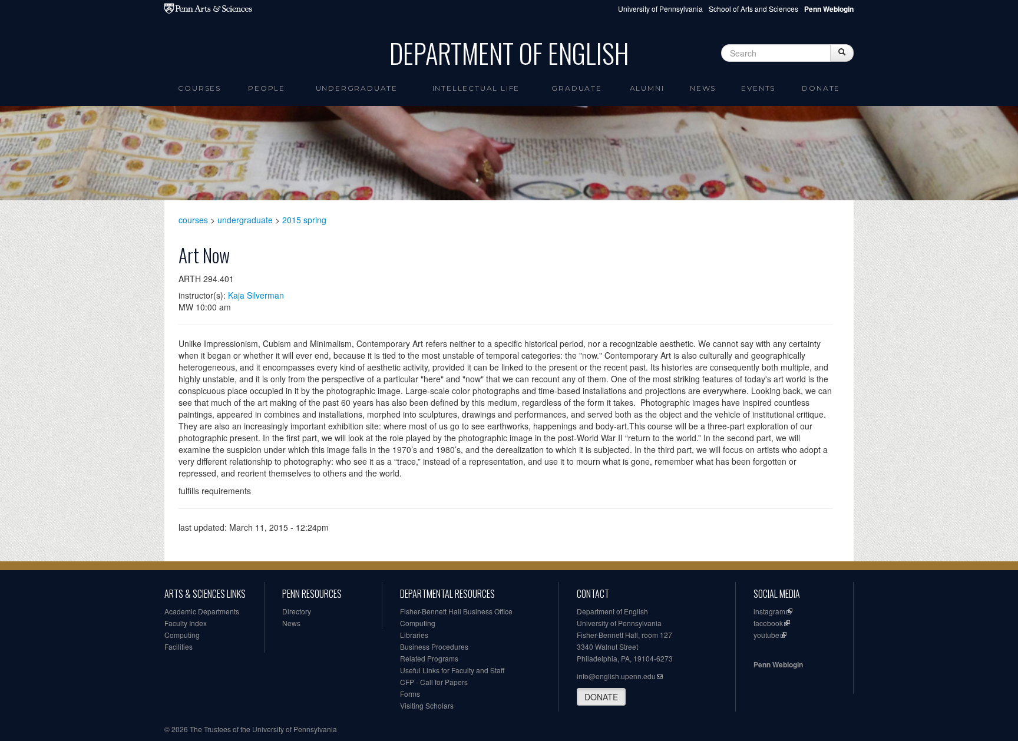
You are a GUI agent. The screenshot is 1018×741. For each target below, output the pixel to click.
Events (758, 88)
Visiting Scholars (427, 705)
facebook (768, 623)
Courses (199, 88)
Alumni (647, 88)
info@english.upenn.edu (616, 676)
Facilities (178, 646)
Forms (410, 694)
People (266, 88)
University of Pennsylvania (660, 9)
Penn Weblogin (778, 664)
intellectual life (476, 88)
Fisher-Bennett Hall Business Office (456, 611)
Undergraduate (357, 88)
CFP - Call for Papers (434, 682)
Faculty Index (185, 623)
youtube (766, 635)
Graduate (576, 88)
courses (193, 220)
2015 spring (304, 220)
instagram (769, 611)
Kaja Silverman (256, 295)
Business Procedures (434, 646)
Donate (821, 88)
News (703, 88)
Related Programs (429, 658)
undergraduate (245, 220)
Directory (296, 611)
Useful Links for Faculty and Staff (452, 670)
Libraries (414, 635)
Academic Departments (201, 611)
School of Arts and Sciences (753, 9)
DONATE (601, 697)
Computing (182, 635)
